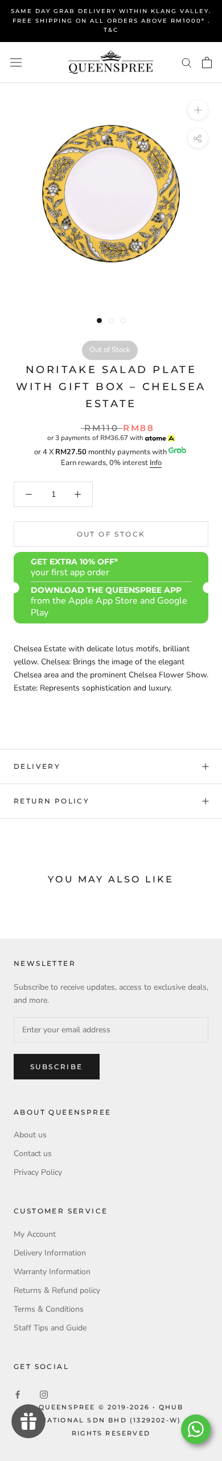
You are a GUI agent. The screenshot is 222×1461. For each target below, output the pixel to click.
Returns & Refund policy (57, 1290)
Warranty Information (52, 1271)
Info (156, 463)
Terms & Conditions (49, 1309)
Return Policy (51, 801)
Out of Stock (111, 534)
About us (30, 1134)
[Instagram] (44, 1393)
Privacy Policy (38, 1172)
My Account (35, 1234)
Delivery (37, 766)
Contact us (33, 1153)
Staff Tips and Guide (50, 1327)
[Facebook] (18, 1393)
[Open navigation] (16, 62)
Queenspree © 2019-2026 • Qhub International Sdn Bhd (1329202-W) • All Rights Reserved (111, 1420)
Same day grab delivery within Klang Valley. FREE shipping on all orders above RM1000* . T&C (111, 20)
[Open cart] (207, 62)
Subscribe (56, 1066)
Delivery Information (50, 1252)
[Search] (187, 62)
